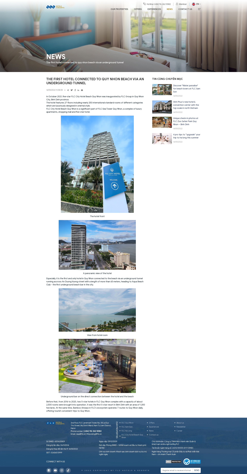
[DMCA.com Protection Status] (173, 461)
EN (197, 4)
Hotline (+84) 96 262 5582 (159, 4)
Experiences (154, 9)
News (170, 9)
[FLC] (55, 7)
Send (196, 470)
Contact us (185, 9)
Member (183, 4)
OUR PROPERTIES (117, 430)
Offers (138, 9)
